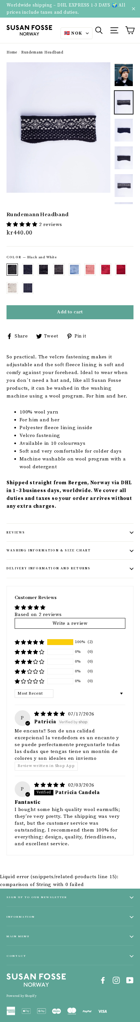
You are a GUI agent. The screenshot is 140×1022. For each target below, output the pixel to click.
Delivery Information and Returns (49, 568)
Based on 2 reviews (38, 614)
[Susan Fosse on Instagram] (116, 980)
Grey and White (58, 269)
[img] (50, 714)
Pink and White (90, 269)
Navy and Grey (28, 269)
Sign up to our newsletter (37, 897)
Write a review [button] (70, 623)
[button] (23, 224)
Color (32, 257)
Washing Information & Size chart (49, 551)
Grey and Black (43, 269)
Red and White (105, 269)
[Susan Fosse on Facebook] (102, 980)
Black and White (12, 269)
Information (21, 917)
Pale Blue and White (74, 269)
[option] (58, 127)
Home (12, 52)
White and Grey (12, 288)
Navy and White (28, 288)
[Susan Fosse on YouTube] (129, 980)
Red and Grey (121, 269)
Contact (16, 956)
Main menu (18, 936)
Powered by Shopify (21, 996)
